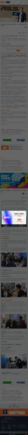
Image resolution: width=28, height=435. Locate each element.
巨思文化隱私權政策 (21, 221)
